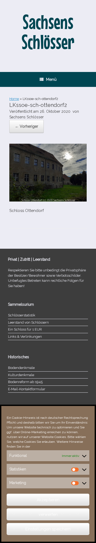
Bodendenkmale (21, 368)
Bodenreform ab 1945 (25, 382)
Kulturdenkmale (21, 375)
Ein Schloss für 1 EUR (25, 329)
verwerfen (48, 514)
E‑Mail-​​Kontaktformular (26, 389)
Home (14, 99)
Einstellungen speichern (48, 529)
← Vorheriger (26, 126)
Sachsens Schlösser (26, 117)
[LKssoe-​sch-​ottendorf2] (48, 200)
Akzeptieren (48, 499)
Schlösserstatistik (21, 315)
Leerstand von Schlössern (28, 322)
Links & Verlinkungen (25, 337)
